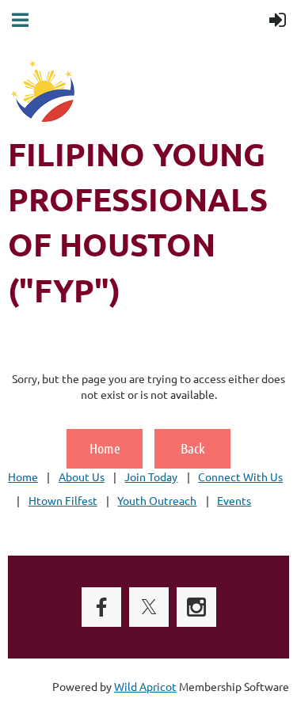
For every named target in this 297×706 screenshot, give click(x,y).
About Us (82, 476)
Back (193, 448)
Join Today (150, 476)
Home (104, 448)
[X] (149, 607)
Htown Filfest (63, 500)
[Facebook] (101, 607)
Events (234, 500)
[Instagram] (196, 607)
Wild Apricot (145, 686)
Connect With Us (240, 476)
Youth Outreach (156, 500)
